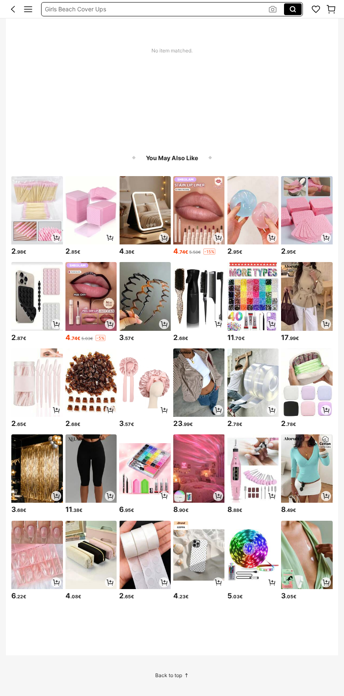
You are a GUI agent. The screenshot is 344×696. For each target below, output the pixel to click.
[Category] (28, 9)
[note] (209, 252)
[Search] (293, 9)
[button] (13, 9)
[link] (315, 9)
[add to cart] (56, 238)
